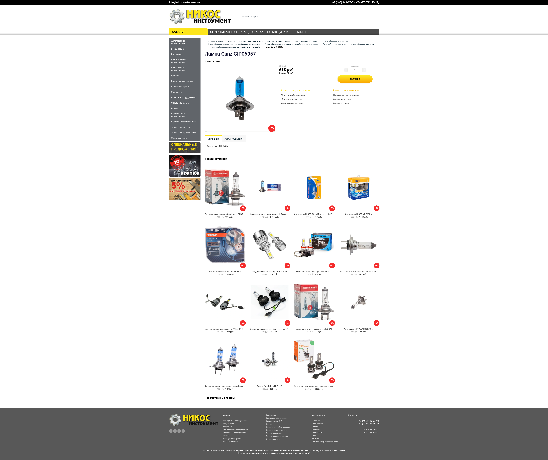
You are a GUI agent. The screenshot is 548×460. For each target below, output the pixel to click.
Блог (314, 436)
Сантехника (176, 92)
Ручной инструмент (180, 86)
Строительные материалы (183, 122)
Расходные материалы (182, 81)
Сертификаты (221, 32)
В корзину (355, 79)
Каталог (178, 31)
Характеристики (233, 138)
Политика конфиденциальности (325, 442)
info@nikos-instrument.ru (184, 2)
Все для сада (177, 49)
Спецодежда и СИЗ (180, 103)
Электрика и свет (179, 138)
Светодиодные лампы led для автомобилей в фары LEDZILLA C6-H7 (281, 271)
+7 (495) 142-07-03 (343, 2)
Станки (174, 108)
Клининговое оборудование (178, 69)
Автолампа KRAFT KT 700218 (358, 214)
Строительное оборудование (178, 115)
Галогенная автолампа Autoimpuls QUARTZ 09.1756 (229, 214)
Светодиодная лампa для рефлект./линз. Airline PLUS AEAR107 (324, 386)
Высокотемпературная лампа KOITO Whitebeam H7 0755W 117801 (280, 214)
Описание (213, 138)
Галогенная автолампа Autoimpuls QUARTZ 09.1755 (318, 329)
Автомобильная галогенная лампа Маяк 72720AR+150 (231, 386)
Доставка (255, 32)
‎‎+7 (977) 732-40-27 (367, 2)
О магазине (316, 421)
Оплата (240, 32)
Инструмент (177, 54)
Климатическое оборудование (178, 61)
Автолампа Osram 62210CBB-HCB (225, 271)
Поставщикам (277, 32)
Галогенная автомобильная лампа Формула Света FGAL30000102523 (371, 271)
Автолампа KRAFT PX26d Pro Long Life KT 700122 (317, 214)
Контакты (298, 32)
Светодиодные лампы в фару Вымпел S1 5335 (271, 329)
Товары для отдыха (180, 127)
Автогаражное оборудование (178, 42)
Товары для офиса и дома (183, 132)
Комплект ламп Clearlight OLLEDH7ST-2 (314, 271)
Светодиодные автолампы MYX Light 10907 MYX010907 (231, 329)
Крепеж (175, 76)
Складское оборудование (183, 97)
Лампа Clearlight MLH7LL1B (269, 386)
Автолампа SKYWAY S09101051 (359, 329)
